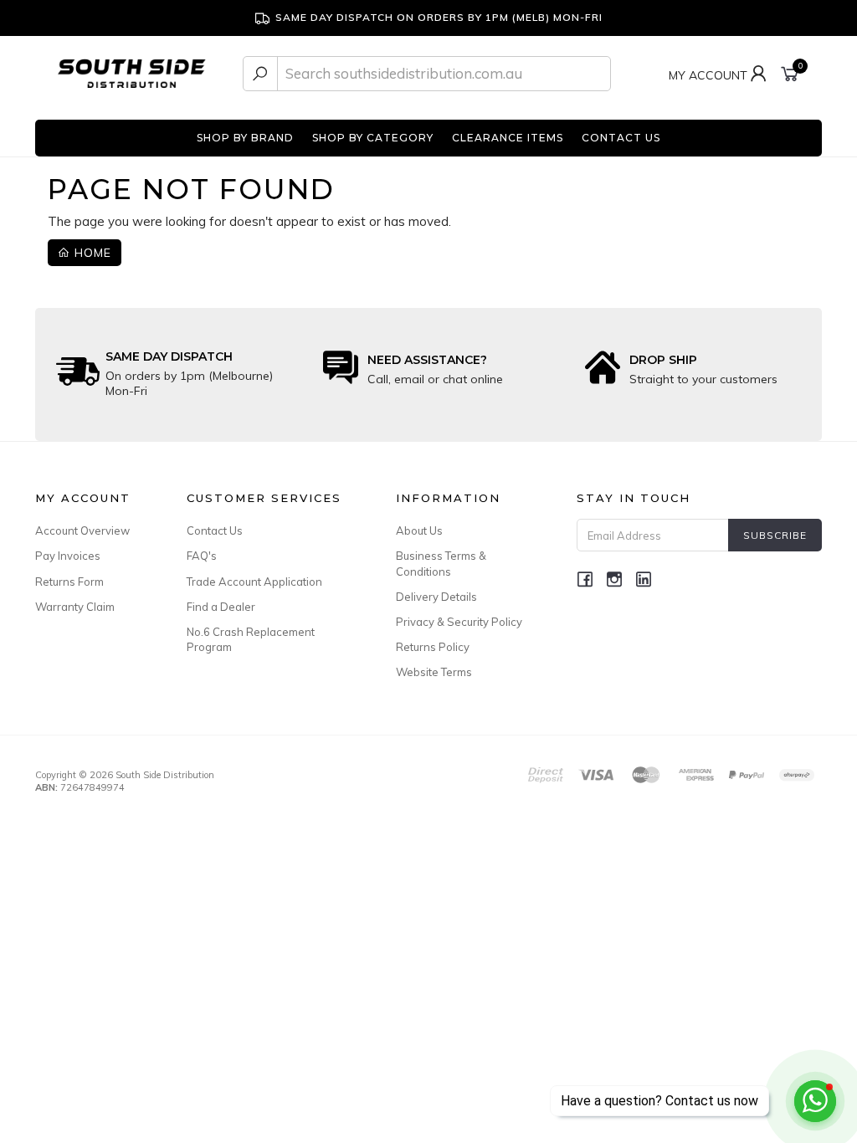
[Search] (260, 73)
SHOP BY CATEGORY (373, 137)
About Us (419, 530)
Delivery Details (436, 596)
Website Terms (434, 672)
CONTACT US (621, 137)
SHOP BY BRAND (245, 137)
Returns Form (69, 581)
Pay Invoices (67, 555)
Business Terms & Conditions (441, 563)
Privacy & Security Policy (459, 621)
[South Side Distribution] (132, 72)
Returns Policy (433, 647)
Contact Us (215, 530)
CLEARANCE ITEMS (507, 137)
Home (90, 252)
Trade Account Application (254, 581)
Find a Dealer (221, 606)
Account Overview (82, 530)
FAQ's (202, 555)
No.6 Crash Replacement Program (251, 639)
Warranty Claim (75, 606)
